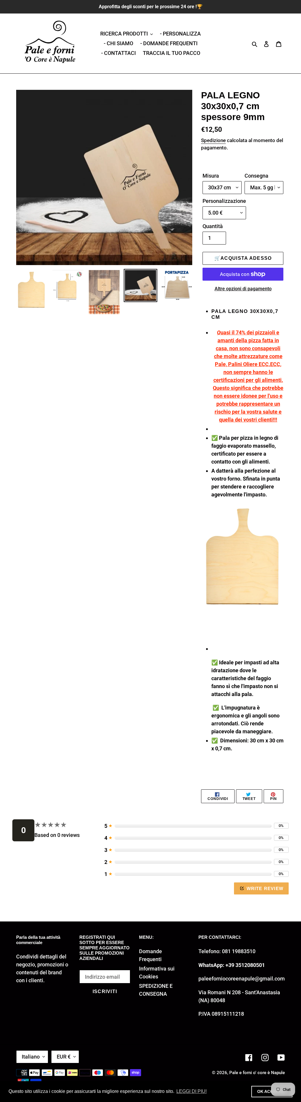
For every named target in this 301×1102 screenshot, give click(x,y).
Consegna (256, 176)
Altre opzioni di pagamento (243, 288)
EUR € (64, 1057)
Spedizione (213, 140)
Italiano (31, 1057)
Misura (211, 176)
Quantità (213, 226)
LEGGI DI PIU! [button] (191, 1091)
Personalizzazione (224, 201)
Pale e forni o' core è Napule (257, 1072)
